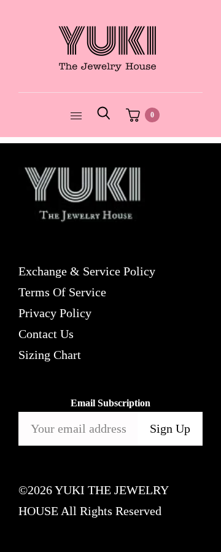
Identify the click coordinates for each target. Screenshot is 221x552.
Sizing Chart (49, 354)
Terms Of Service (62, 292)
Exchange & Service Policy (86, 271)
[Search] (104, 115)
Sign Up (170, 428)
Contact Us (46, 334)
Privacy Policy (54, 313)
